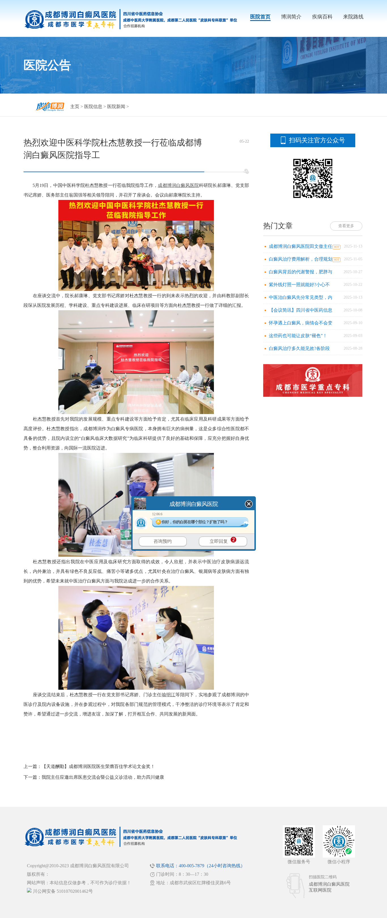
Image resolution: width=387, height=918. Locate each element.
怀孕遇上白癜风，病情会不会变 (300, 322)
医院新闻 (116, 106)
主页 (74, 106)
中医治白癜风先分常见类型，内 (300, 297)
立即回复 (219, 541)
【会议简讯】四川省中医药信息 (300, 310)
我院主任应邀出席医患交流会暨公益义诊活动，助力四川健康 (103, 777)
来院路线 (353, 17)
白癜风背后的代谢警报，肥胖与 (300, 271)
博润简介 (291, 17)
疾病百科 (322, 17)
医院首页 (260, 17)
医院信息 (93, 106)
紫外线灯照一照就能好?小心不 (299, 284)
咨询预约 (163, 541)
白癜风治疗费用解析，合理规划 (300, 259)
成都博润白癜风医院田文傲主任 (300, 246)
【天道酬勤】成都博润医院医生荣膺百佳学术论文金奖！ (98, 766)
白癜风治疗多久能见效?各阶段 (299, 348)
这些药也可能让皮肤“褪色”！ (298, 335)
